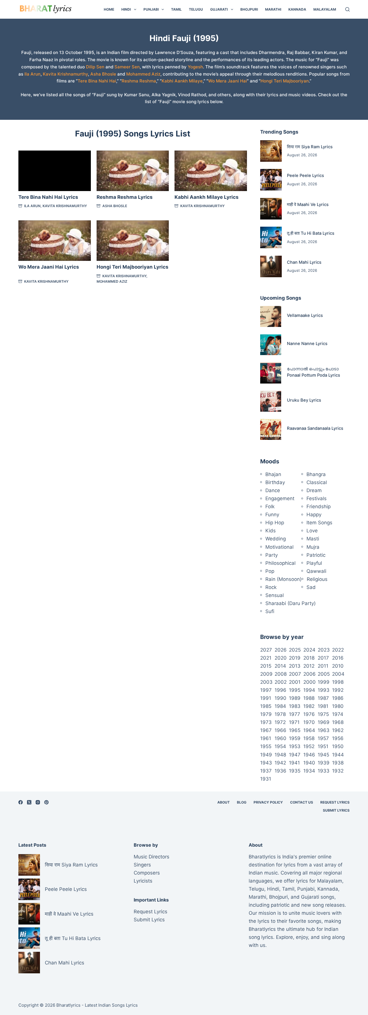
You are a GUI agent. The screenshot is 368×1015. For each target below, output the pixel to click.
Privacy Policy (268, 802)
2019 (294, 658)
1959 (294, 738)
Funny (272, 514)
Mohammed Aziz (143, 74)
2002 (281, 682)
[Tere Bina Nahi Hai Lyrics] (54, 171)
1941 (294, 763)
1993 (323, 690)
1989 (294, 698)
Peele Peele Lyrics (305, 175)
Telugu (196, 9)
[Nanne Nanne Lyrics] (270, 344)
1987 (323, 698)
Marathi (273, 9)
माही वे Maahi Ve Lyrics (308, 204)
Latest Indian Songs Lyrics (111, 1005)
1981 (323, 706)
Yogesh (195, 67)
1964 (309, 730)
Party (271, 555)
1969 (323, 722)
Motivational (279, 547)
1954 (280, 746)
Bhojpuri (249, 9)
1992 (338, 690)
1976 (309, 714)
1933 (323, 771)
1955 (265, 746)
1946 (309, 755)
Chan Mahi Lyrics (304, 262)
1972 (280, 722)
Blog (241, 802)
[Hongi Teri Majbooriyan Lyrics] (133, 240)
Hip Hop (274, 522)
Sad (311, 587)
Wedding (275, 539)
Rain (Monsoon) (283, 579)
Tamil (176, 9)
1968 (338, 722)
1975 (323, 714)
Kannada (297, 9)
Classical (316, 482)
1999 (323, 682)
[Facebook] (20, 802)
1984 (280, 706)
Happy (313, 514)
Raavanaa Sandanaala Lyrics (315, 428)
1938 (338, 763)
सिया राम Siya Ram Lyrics (310, 146)
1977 (294, 714)
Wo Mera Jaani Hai (227, 81)
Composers (147, 873)
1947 (294, 755)
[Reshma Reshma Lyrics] (133, 171)
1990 (280, 698)
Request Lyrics (335, 802)
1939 (323, 763)
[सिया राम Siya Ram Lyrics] (271, 151)
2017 (323, 658)
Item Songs (319, 522)
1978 (280, 714)
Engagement (279, 498)
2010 (338, 666)
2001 (294, 682)
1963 (323, 730)
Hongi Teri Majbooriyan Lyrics (132, 267)
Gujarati (219, 9)
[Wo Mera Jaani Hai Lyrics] (54, 240)
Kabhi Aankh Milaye (182, 81)
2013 (294, 666)
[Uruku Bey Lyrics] (270, 401)
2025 (295, 650)
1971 (294, 722)
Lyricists (143, 881)
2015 (265, 666)
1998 (338, 682)
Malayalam (324, 9)
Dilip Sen (95, 67)
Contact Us (301, 802)
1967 (266, 730)
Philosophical (280, 563)
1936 (280, 771)
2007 (295, 674)
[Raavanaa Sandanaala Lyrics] (270, 429)
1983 (294, 706)
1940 (309, 763)
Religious (317, 579)
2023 (324, 650)
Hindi (126, 9)
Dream (314, 490)
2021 (265, 658)
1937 (266, 771)
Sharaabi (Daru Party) (290, 603)
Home (109, 9)
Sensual (274, 595)
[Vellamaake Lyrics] (270, 316)
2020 (281, 658)
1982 (309, 706)
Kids (270, 530)
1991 (265, 698)
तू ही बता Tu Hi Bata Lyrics (310, 233)
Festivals (316, 498)
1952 (309, 746)
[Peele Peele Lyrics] (271, 179)
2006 (309, 674)
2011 (323, 666)
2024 (309, 650)
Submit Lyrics (336, 810)
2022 (338, 650)
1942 (280, 763)
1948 (280, 755)
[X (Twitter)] (29, 802)
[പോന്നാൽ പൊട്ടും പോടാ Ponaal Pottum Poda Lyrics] (270, 373)
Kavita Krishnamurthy (65, 74)
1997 (266, 690)
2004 (338, 674)
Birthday (275, 482)
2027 (266, 650)
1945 (323, 755)
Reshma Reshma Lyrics (125, 197)
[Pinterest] (46, 802)
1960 (280, 738)
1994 (309, 690)
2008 (281, 674)
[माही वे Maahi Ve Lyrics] (271, 208)
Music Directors (151, 857)
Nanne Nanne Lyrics (307, 343)
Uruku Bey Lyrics (304, 400)
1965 (294, 730)
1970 (309, 722)
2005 (324, 674)
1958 (309, 738)
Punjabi (151, 9)
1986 (338, 698)
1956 (338, 738)
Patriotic (315, 555)
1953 (294, 746)
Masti (312, 539)
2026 (281, 650)
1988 (309, 698)
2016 (338, 658)
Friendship (318, 506)
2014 (280, 666)
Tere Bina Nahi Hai (97, 81)
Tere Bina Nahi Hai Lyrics (48, 197)
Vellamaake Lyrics (305, 315)
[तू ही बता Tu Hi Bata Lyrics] (271, 237)
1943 (266, 763)
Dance (272, 490)
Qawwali (316, 571)
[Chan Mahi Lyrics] (271, 266)
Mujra (312, 547)
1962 (338, 730)
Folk (270, 506)
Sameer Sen (127, 67)
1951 (323, 746)
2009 (266, 674)
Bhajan (273, 474)
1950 (338, 746)
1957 (323, 738)
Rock (271, 587)
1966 (280, 730)
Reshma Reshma (139, 81)
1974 (337, 714)
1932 (338, 771)
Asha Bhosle (103, 74)
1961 (265, 738)
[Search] (347, 9)
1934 (309, 771)
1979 (266, 714)
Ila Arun (32, 74)
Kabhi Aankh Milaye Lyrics (207, 197)
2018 (309, 658)
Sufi (269, 611)
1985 (265, 706)
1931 (265, 779)
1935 (294, 771)
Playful (314, 563)
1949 (266, 755)
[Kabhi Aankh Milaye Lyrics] (211, 171)
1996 (280, 690)
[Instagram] (38, 802)
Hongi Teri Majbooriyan (284, 81)
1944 (338, 755)
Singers (142, 865)
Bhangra (316, 474)
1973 (266, 722)
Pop (269, 571)
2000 (309, 682)
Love (312, 530)
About (223, 802)
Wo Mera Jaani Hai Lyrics (48, 267)
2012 (309, 666)
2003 (266, 682)
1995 (294, 690)
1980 (338, 706)
